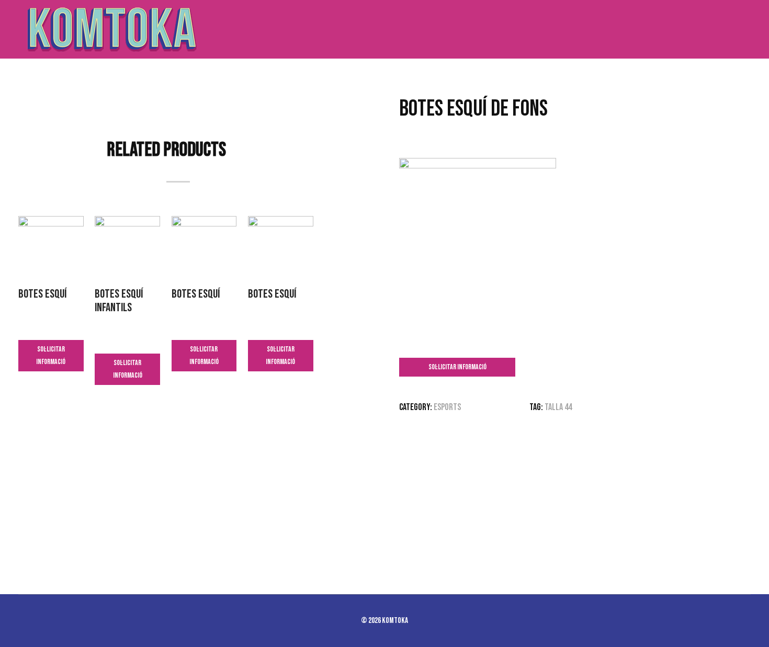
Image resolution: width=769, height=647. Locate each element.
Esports (447, 407)
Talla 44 (558, 407)
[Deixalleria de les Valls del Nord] (109, 29)
